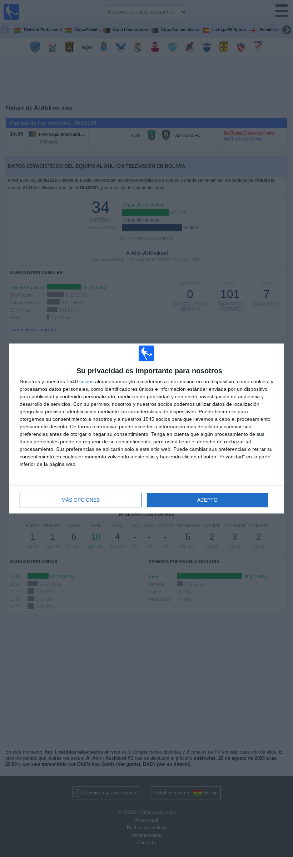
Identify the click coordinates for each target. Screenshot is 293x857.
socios (86, 381)
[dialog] (146, 428)
